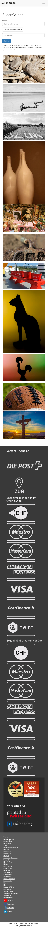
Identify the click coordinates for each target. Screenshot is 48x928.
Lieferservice (7, 874)
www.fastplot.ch (8, 897)
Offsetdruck (7, 851)
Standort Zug (7, 841)
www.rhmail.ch (8, 895)
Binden (5, 883)
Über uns (6, 837)
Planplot (6, 856)
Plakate (5, 864)
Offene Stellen (8, 891)
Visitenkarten (7, 881)
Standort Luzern (8, 839)
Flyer (10, 868)
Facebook (10, 904)
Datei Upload (7, 889)
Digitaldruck (7, 849)
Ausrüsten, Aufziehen (10, 858)
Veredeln (6, 860)
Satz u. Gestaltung (9, 879)
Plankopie (6, 870)
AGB (5, 845)
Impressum (7, 843)
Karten (5, 868)
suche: (4, 20)
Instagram (10, 908)
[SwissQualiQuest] (24, 790)
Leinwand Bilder (8, 887)
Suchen (6, 41)
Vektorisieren (7, 872)
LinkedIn (10, 911)
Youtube (10, 900)
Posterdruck (7, 854)
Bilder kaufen (7, 866)
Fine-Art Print (7, 862)
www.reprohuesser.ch (10, 893)
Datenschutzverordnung (11, 847)
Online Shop (7, 877)
